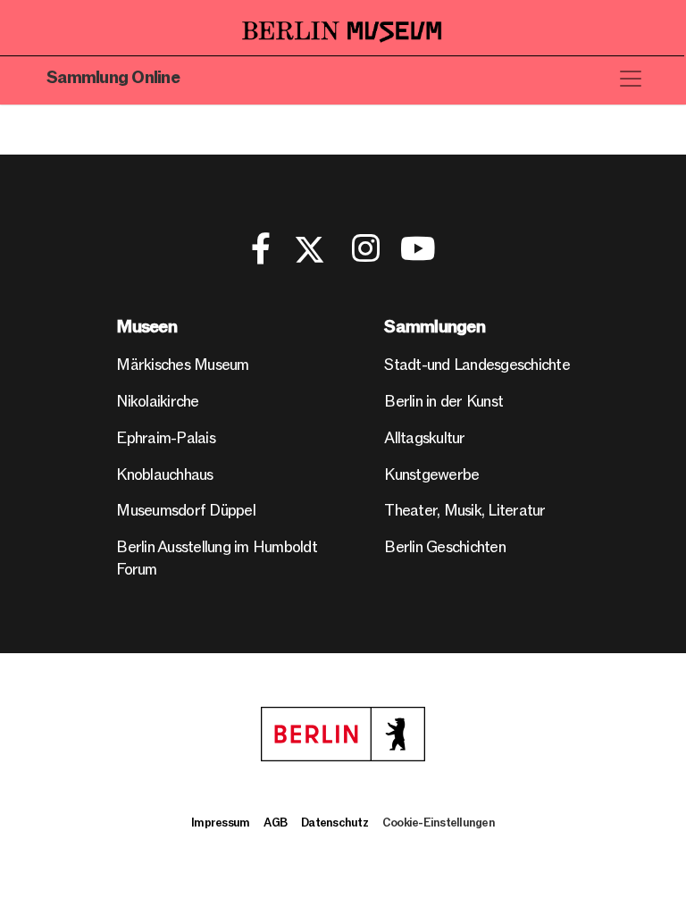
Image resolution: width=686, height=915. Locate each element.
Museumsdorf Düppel (185, 510)
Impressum (220, 823)
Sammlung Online (113, 78)
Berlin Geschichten (445, 547)
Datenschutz (334, 823)
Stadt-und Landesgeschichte (477, 365)
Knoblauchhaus (164, 475)
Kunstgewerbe (431, 475)
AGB (275, 823)
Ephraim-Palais (165, 438)
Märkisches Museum (182, 365)
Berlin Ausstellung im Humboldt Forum (216, 558)
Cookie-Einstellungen (438, 823)
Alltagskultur (424, 438)
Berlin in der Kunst (443, 401)
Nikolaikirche (157, 401)
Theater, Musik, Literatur (464, 510)
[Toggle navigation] (630, 79)
